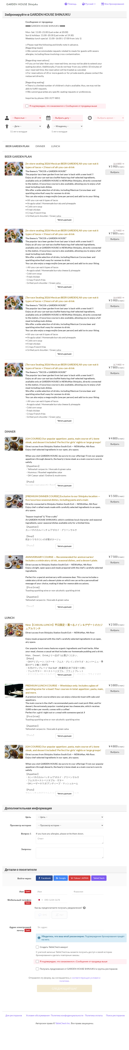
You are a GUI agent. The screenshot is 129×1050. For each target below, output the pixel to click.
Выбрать (114, 172)
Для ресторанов (14, 1015)
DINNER (40, 146)
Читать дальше (64, 220)
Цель (28, 817)
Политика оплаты (94, 1015)
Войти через (24, 878)
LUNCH (55, 146)
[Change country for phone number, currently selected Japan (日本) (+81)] (40, 900)
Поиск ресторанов (115, 1015)
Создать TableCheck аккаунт (54, 947)
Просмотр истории (20, 825)
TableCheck (98, 878)
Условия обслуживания (38, 1015)
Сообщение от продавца (39, 22)
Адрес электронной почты (20, 929)
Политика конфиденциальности (67, 1015)
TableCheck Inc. (62, 1023)
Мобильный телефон (19, 901)
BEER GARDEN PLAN (17, 146)
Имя (24, 891)
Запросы (26, 849)
